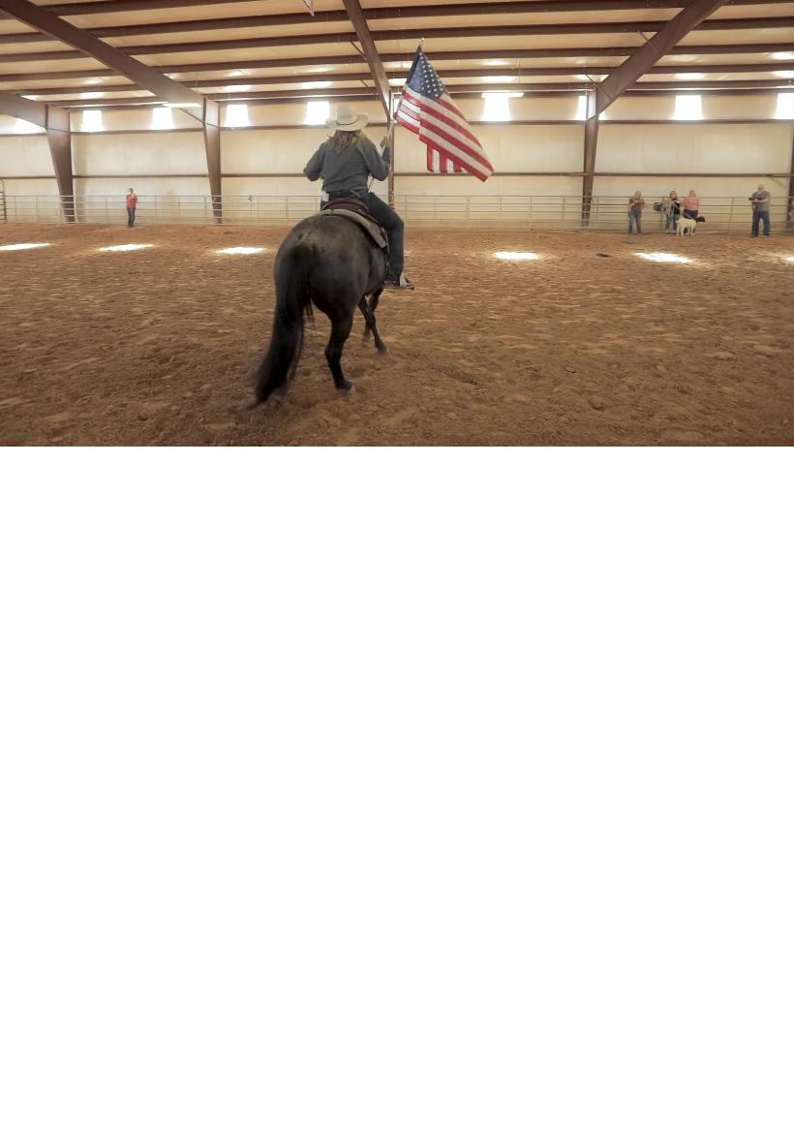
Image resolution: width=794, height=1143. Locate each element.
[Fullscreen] (774, 430)
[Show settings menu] (736, 430)
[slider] (378, 430)
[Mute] (697, 430)
